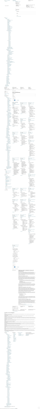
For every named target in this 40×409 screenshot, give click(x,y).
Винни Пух (9, 71)
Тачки (8, 67)
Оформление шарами (9, 49)
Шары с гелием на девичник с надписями (15, 189)
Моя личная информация (21, 335)
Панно (8, 55)
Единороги (9, 69)
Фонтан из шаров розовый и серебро (8, 172)
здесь (14, 408)
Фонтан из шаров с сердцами (15, 200)
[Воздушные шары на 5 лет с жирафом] (9, 183)
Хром (8, 75)
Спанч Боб (9, 72)
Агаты (8, 126)
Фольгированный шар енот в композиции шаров (15, 216)
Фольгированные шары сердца (31, 189)
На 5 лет (9, 33)
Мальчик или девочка (10, 62)
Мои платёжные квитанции (21, 334)
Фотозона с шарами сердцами (23, 200)
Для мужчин (8, 133)
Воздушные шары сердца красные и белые (31, 201)
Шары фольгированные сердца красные (23, 190)
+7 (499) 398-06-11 (14, 0)
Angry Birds (9, 124)
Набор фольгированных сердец (31, 141)
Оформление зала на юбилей (10, 59)
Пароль (17, 13)
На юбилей (9, 40)
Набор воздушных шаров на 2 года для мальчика (8, 181)
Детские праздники (9, 50)
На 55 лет (8, 164)
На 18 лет (8, 159)
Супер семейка (9, 73)
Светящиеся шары (9, 29)
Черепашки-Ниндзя (9, 70)
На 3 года (10, 32)
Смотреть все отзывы (7, 331)
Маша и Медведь (9, 65)
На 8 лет (8, 154)
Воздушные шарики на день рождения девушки (15, 104)
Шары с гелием (8, 97)
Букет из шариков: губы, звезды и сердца (31, 231)
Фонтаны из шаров (8, 83)
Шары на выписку (7, 85)
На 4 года (8, 152)
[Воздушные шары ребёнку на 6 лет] (9, 186)
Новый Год (8, 149)
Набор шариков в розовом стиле (23, 133)
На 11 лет (8, 156)
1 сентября (8, 77)
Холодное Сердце (9, 357)
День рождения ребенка (9, 150)
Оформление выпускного (11, 53)
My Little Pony (9, 123)
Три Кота (8, 118)
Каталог (6, 18)
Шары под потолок (9, 21)
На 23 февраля (8, 131)
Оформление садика (10, 54)
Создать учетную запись (19, 16)
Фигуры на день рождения (9, 167)
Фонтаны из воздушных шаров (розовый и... (23, 216)
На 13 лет (8, 157)
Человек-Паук (9, 63)
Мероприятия (8, 364)
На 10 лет (10, 36)
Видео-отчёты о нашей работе (15, 337)
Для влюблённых (8, 132)
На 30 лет (8, 161)
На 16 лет (10, 39)
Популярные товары (15, 334)
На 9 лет (9, 35)
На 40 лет (10, 43)
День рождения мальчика (9, 166)
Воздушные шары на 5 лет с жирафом (8, 184)
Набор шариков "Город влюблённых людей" (15, 159)
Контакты (6, 86)
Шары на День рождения (9, 30)
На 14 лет (10, 38)
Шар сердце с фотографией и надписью (23, 120)
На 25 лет (10, 41)
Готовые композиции (7, 93)
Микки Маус (9, 68)
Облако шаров (9, 20)
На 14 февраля (8, 76)
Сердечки (8, 24)
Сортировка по (13, 93)
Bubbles (8, 338)
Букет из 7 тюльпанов (30, 133)
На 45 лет (8, 163)
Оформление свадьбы (9, 147)
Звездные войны (9, 117)
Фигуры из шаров (8, 135)
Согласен (16, 408)
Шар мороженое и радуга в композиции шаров (31, 216)
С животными (9, 25)
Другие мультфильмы (10, 125)
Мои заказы (20, 333)
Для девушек (8, 81)
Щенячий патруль (9, 119)
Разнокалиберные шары (10, 57)
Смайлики (9, 22)
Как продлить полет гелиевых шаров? (15, 339)
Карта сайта (15, 341)
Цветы (7, 84)
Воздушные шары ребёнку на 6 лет (8, 188)
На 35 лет (10, 42)
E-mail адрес (18, 11)
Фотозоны (7, 146)
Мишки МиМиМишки (9, 64)
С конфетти (9, 23)
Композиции (8, 128)
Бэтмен (8, 122)
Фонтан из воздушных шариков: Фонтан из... (31, 159)
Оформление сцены (9, 58)
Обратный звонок (17, 9)
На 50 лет (10, 44)
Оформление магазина (9, 139)
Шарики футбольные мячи (10, 27)
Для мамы (7, 130)
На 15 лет (8, 158)
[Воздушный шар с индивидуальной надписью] (9, 176)
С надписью (9, 343)
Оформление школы (8, 141)
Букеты (8, 19)
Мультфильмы (8, 351)
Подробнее (13, 126)
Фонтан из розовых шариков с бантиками (15, 134)
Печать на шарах (10, 52)
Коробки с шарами (8, 82)
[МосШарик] (10, 3)
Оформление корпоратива (11, 51)
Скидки (14, 333)
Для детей (7, 80)
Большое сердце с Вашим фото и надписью (31, 120)
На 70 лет (10, 46)
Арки (8, 56)
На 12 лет (10, 37)
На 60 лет (10, 45)
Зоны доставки (15, 340)
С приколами (9, 100)
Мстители (8, 66)
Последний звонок (9, 379)
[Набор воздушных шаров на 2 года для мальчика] (9, 180)
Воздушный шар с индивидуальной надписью (8, 177)
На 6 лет (8, 153)
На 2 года (8, 151)
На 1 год (9, 31)
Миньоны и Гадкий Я (9, 116)
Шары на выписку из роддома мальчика (9, 113)
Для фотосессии (8, 371)
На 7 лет (9, 34)
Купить (13, 106)
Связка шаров (9, 110)
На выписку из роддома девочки (10, 61)
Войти (16, 10)
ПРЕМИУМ (8, 74)
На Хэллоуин (8, 78)
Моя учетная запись (20, 332)
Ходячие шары (9, 28)
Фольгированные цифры (10, 26)
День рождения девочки (10, 47)
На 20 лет (8, 160)
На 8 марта (8, 79)
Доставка (14, 335)
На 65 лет (8, 165)
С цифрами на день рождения (10, 48)
